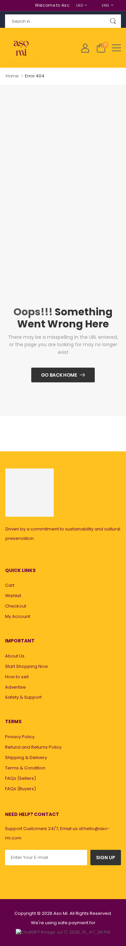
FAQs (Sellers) (20, 778)
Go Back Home (59, 375)
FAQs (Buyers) (20, 788)
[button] (116, 47)
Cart (9, 585)
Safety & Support (23, 697)
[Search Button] (113, 21)
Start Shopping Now (26, 666)
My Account (17, 616)
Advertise (15, 687)
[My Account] (85, 47)
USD (79, 5)
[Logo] (21, 48)
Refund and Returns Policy (33, 747)
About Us (15, 656)
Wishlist (13, 595)
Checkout (15, 606)
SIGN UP (105, 857)
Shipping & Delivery (26, 757)
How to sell (17, 677)
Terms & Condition (25, 768)
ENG (105, 5)
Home (12, 76)
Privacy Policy (20, 737)
